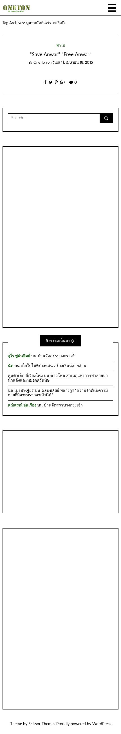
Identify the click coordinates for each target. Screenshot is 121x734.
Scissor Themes (41, 724)
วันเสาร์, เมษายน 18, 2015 (72, 63)
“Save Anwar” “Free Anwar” (60, 54)
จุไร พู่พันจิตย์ (19, 356)
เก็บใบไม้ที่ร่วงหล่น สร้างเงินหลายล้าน (53, 366)
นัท (10, 366)
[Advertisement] (60, 236)
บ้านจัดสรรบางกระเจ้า (57, 356)
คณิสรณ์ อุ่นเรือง (22, 405)
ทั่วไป (60, 46)
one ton (40, 63)
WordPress (101, 724)
